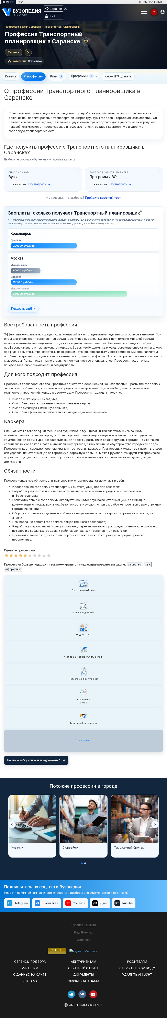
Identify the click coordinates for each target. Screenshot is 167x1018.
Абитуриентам (83, 962)
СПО (20, 2)
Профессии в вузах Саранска (23, 26)
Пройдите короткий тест (103, 197)
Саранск (13, 52)
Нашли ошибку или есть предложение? (33, 760)
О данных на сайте (29, 974)
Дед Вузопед (83, 932)
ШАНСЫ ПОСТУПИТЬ (151, 2)
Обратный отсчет (83, 968)
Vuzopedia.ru (77, 1005)
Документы (83, 974)
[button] (12, 824)
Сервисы (83, 940)
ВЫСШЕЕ (8, 2)
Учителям (29, 968)
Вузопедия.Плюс (83, 925)
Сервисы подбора (30, 962)
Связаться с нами (83, 981)
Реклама (29, 981)
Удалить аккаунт (137, 974)
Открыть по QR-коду (137, 968)
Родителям (137, 962)
